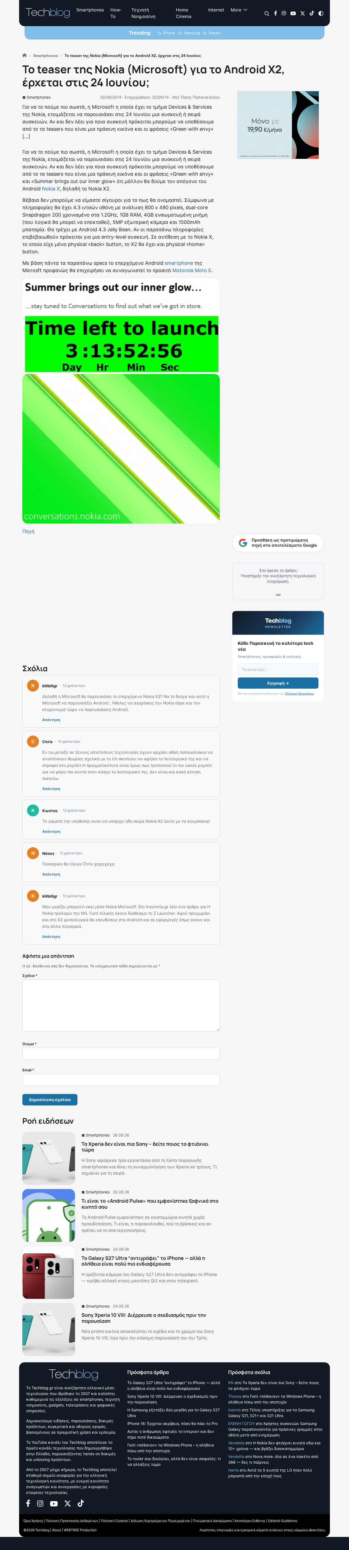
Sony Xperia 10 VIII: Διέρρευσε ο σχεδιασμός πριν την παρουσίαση (144, 1318)
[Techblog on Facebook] (275, 13)
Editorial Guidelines (282, 1521)
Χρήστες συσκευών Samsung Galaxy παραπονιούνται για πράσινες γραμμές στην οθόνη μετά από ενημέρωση (275, 1429)
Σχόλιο (29, 975)
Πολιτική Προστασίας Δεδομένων (72, 1521)
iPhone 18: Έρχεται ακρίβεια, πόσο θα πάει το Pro (172, 1423)
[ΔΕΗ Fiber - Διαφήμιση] (278, 125)
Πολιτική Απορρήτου (299, 693)
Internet (216, 10)
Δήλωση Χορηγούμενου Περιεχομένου (160, 1521)
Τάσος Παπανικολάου (200, 97)
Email (28, 1070)
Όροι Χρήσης (33, 1521)
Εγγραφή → (278, 683)
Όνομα (29, 1044)
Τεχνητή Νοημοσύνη (143, 13)
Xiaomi (214, 33)
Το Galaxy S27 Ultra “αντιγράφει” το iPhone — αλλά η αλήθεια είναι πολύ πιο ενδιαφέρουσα (143, 1261)
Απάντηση (51, 720)
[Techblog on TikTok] (311, 13)
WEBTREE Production (80, 1530)
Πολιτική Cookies (114, 1521)
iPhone (169, 33)
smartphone (179, 263)
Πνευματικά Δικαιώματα (212, 1521)
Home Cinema (183, 13)
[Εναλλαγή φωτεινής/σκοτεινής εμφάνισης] (320, 13)
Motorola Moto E (191, 270)
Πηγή (28, 531)
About (56, 1530)
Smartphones (90, 10)
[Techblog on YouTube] (293, 13)
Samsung (191, 33)
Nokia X (51, 189)
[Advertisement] (121, 598)
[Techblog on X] (302, 13)
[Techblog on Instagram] (283, 13)
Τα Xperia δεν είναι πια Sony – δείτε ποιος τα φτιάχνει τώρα (145, 1147)
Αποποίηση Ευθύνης (249, 1521)
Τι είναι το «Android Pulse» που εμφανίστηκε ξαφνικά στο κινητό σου (150, 1204)
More (236, 10)
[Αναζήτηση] (267, 13)
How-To (116, 13)
